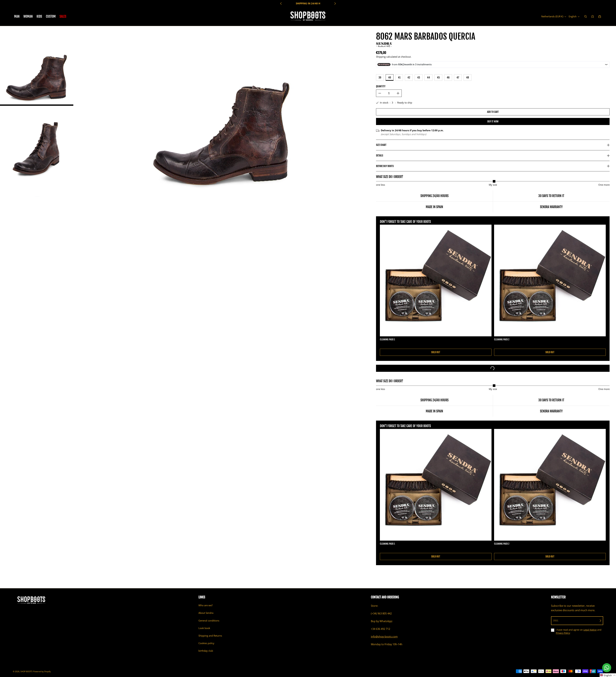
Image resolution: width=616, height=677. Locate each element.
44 (428, 77)
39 (380, 77)
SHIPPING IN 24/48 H (308, 3)
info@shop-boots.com (384, 636)
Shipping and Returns (210, 635)
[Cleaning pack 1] (436, 280)
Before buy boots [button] (385, 166)
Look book (204, 628)
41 (399, 77)
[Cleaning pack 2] (550, 280)
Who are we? (205, 605)
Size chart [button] (381, 145)
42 (408, 77)
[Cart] (599, 16)
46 (448, 77)
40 (389, 77)
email (555, 620)
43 (418, 77)
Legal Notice (590, 629)
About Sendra (205, 613)
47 (458, 77)
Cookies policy (206, 643)
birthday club (205, 650)
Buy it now (492, 121)
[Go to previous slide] (281, 3)
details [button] (379, 155)
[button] (608, 675)
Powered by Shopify (42, 671)
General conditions (208, 620)
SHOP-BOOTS (26, 671)
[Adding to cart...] (493, 368)
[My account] (592, 16)
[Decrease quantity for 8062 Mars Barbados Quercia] (379, 93)
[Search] (585, 16)
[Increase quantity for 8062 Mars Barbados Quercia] (398, 93)
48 (467, 77)
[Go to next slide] (335, 3)
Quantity (380, 86)
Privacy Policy (563, 632)
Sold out (435, 352)
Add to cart (493, 111)
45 (438, 77)
